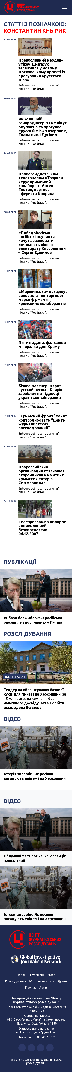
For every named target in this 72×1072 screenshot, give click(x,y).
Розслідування (27, 634)
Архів (43, 987)
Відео (12, 719)
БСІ (31, 981)
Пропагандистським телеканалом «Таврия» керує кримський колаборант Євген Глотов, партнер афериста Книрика (40, 184)
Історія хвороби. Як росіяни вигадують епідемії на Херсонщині (35, 776)
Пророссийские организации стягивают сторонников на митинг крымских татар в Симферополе (41, 475)
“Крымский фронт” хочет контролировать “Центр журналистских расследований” (42, 422)
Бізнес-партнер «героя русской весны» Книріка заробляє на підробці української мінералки (41, 392)
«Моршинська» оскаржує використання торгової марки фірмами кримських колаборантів (42, 297)
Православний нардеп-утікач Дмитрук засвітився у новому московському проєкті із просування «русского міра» (41, 70)
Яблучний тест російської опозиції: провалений (35, 858)
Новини (22, 974)
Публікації (20, 562)
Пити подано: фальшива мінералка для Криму (42, 345)
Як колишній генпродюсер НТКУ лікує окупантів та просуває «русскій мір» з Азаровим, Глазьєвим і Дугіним (42, 127)
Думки (62, 981)
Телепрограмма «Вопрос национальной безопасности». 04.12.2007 (42, 528)
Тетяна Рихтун (15, 676)
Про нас (30, 987)
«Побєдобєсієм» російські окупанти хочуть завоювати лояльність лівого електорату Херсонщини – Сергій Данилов (42, 243)
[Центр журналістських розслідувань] (21, 7)
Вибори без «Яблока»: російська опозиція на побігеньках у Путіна (33, 620)
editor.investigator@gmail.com (36, 1032)
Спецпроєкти (45, 981)
